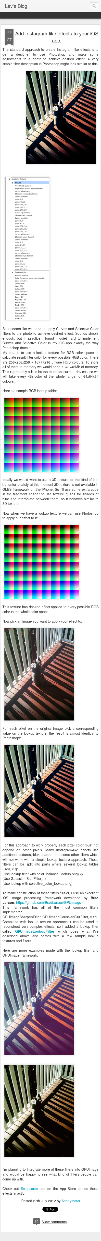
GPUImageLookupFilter (34, 931)
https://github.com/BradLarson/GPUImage (48, 902)
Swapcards (29, 1188)
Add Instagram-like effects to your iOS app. (56, 37)
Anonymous (71, 1200)
